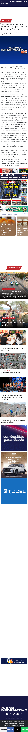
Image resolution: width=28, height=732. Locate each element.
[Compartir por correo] (11, 67)
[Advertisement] (14, 250)
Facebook (10, 729)
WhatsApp (24, 729)
